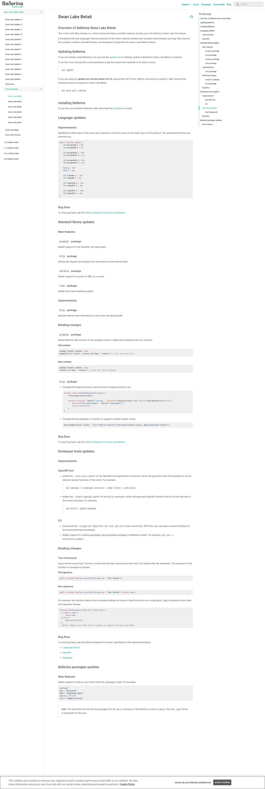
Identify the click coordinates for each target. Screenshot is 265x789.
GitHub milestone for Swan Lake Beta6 (105, 212)
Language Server (71, 647)
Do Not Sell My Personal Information (193, 782)
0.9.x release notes (11, 159)
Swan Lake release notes (14, 12)
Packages (206, 4)
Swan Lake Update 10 (13, 34)
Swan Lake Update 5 (13, 59)
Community (219, 4)
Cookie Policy (127, 784)
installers (118, 108)
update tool (115, 57)
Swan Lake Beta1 (15, 122)
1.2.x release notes (11, 142)
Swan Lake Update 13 (13, 19)
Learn (196, 4)
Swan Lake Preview (13, 135)
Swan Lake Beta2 (15, 117)
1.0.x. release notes (11, 153)
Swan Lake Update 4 (13, 64)
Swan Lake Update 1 (13, 79)
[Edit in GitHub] (191, 17)
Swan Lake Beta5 (15, 101)
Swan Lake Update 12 (13, 24)
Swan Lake (9, 84)
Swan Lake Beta (11, 89)
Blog (229, 4)
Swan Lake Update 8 (13, 44)
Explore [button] (185, 4)
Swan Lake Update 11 (13, 29)
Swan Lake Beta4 (15, 107)
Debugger (67, 657)
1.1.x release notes (11, 148)
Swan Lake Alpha (12, 130)
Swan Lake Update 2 (13, 74)
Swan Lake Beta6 (15, 96)
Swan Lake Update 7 (13, 49)
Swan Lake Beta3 (15, 112)
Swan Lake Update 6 (13, 54)
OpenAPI (67, 652)
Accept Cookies (222, 782)
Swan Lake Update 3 (13, 69)
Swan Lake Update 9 (13, 39)
